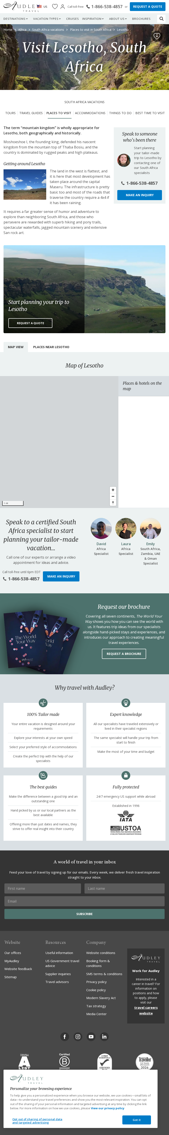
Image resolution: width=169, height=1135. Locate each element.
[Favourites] (55, 6)
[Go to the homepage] (22, 6)
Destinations (15, 19)
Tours (10, 113)
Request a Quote (30, 323)
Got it (137, 1120)
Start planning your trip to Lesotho (38, 306)
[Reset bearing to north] (113, 502)
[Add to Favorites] (156, 36)
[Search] (161, 19)
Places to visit (58, 113)
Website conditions (100, 952)
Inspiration (91, 19)
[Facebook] (64, 1036)
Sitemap (10, 977)
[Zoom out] (113, 496)
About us (117, 19)
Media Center (96, 1014)
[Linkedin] (104, 1036)
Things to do (120, 113)
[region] (59, 442)
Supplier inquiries (58, 974)
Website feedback (18, 969)
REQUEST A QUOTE (147, 6)
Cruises (72, 19)
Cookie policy (96, 990)
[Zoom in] (113, 490)
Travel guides (31, 113)
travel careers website (146, 1010)
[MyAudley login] (62, 6)
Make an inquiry (140, 195)
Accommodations (90, 113)
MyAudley (11, 961)
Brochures (141, 19)
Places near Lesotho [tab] (51, 347)
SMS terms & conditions (104, 974)
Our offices (12, 952)
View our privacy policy (107, 1108)
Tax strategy (96, 1006)
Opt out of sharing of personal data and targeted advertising (37, 1121)
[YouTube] (91, 1036)
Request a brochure (124, 654)
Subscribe (84, 914)
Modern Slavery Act (101, 998)
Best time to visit (150, 113)
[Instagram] (77, 1036)
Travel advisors (57, 982)
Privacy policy (96, 982)
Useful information (59, 952)
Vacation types (46, 19)
